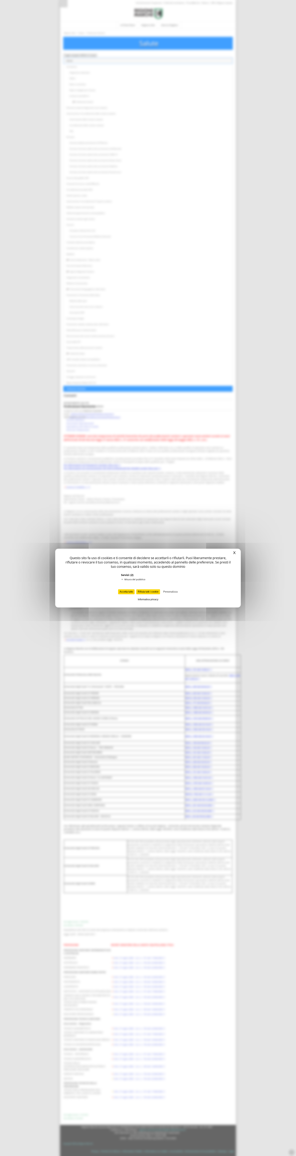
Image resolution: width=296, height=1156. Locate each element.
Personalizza (170, 591)
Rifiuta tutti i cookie (148, 591)
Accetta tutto (126, 591)
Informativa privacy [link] (148, 599)
